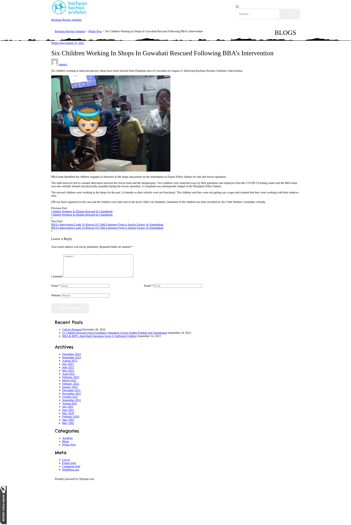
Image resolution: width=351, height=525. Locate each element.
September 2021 (71, 400)
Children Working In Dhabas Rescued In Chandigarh (82, 211)
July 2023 (67, 364)
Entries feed (69, 463)
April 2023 (68, 373)
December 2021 (71, 390)
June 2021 (68, 409)
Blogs (65, 441)
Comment (57, 276)
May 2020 (68, 413)
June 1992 (68, 419)
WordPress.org (70, 469)
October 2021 (70, 396)
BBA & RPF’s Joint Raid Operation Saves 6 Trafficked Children (99, 336)
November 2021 (71, 393)
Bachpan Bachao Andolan (66, 19)
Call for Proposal (72, 329)
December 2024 (71, 354)
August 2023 (69, 360)
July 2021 (67, 406)
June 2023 (68, 367)
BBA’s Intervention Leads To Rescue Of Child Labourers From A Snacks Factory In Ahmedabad (107, 224)
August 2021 (69, 403)
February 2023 (70, 377)
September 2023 (71, 357)
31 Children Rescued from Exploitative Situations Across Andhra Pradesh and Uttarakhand (114, 332)
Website (55, 295)
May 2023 (68, 370)
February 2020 (70, 416)
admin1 (63, 64)
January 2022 (70, 387)
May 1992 (68, 423)
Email (148, 285)
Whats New (58, 43)
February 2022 (70, 383)
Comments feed (71, 466)
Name (55, 285)
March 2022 (69, 380)
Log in (66, 459)
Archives (67, 438)
